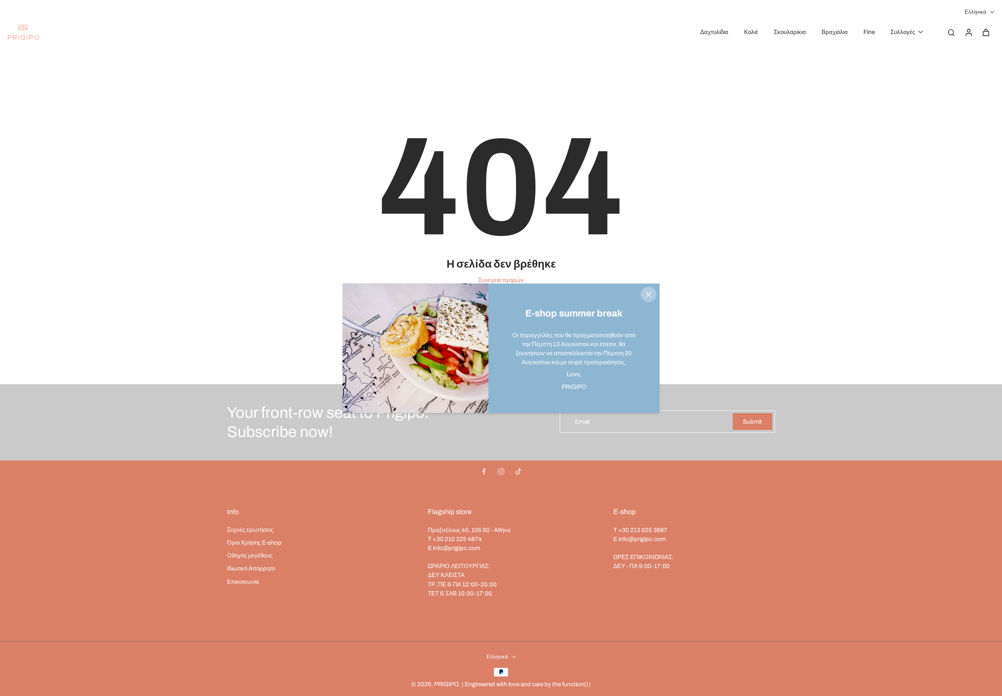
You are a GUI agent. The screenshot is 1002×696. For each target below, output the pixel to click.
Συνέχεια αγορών (501, 280)
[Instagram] (501, 471)
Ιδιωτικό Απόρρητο (251, 568)
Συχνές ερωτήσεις (250, 529)
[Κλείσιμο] (648, 294)
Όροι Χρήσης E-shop (254, 542)
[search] (951, 32)
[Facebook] (483, 471)
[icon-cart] (985, 32)
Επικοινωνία (243, 581)
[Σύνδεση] (968, 32)
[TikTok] (518, 471)
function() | (576, 684)
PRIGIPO (446, 684)
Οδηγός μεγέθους (249, 555)
